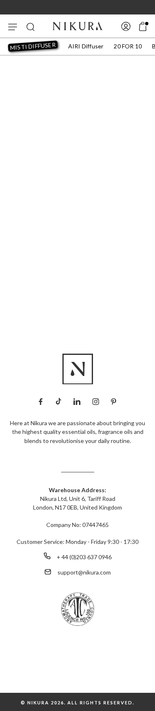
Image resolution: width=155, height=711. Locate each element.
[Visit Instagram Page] (95, 400)
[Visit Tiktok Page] (58, 400)
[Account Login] (126, 26)
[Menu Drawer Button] (12, 26)
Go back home (77, 264)
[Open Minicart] (143, 26)
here (125, 675)
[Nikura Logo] (78, 26)
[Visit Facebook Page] (41, 400)
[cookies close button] (77, 651)
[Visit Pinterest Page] (113, 400)
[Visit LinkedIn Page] (77, 400)
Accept (77, 692)
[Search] (30, 26)
